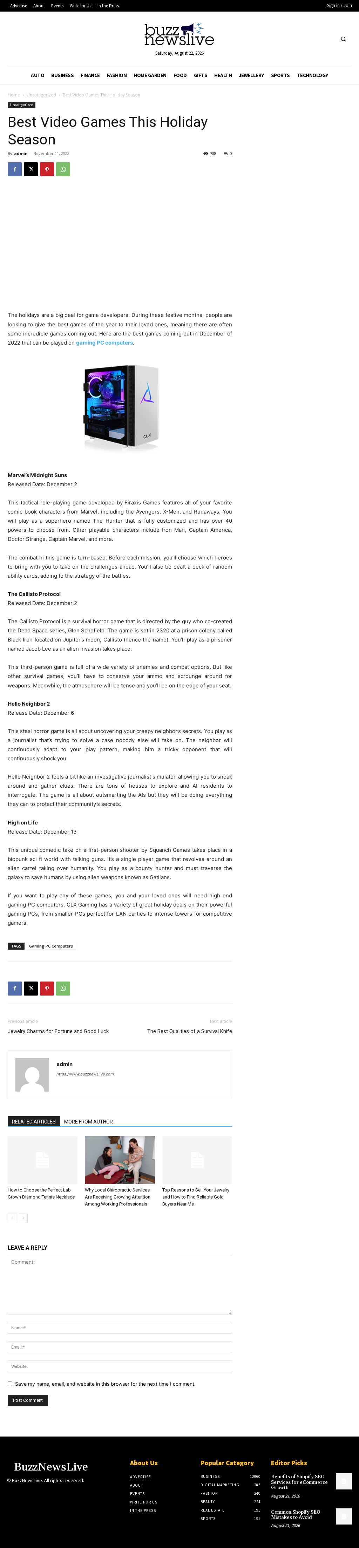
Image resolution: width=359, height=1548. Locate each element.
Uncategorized (41, 95)
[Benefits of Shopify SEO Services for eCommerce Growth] (344, 1481)
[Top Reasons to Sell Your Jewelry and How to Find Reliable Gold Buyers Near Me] (197, 1160)
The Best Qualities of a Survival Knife (189, 1031)
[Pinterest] (47, 169)
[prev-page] (12, 1218)
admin (21, 153)
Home (14, 95)
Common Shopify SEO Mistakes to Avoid (295, 1515)
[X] (31, 169)
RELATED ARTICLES (34, 1122)
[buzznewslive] (179, 35)
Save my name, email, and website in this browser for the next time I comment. (105, 1384)
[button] (343, 39)
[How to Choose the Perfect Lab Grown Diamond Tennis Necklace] (42, 1160)
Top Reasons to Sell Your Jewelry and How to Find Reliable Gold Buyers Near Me (195, 1197)
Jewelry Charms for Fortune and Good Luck (58, 1031)
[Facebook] (15, 169)
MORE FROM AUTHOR (88, 1122)
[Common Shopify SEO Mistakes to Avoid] (344, 1516)
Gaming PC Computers (51, 946)
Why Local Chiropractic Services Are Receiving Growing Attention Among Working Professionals (117, 1197)
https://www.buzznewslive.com (85, 1074)
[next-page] (23, 1218)
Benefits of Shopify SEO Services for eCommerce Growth (299, 1482)
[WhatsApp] (63, 169)
